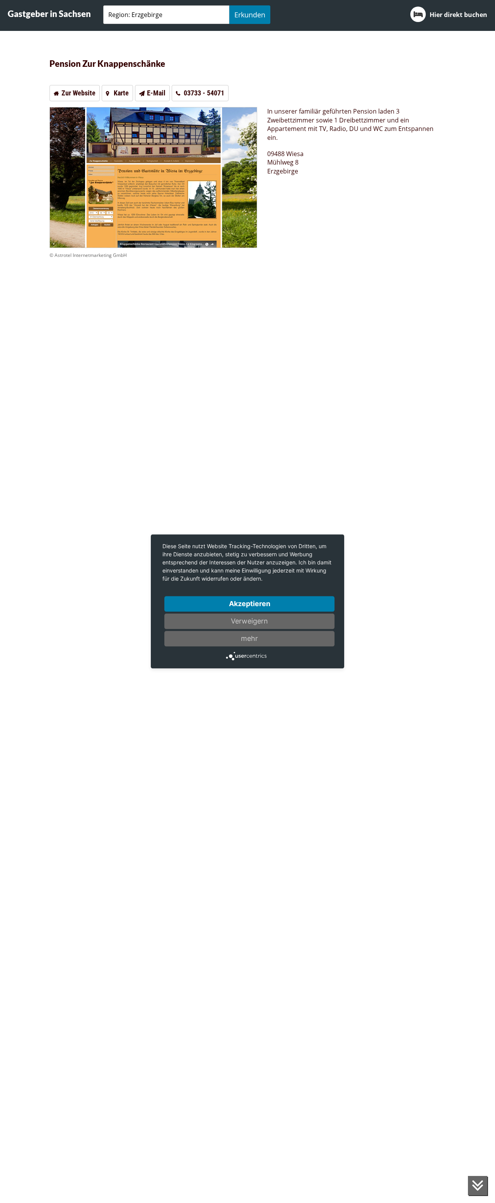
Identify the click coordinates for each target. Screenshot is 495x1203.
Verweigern (249, 621)
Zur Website (78, 93)
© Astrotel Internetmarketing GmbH (88, 255)
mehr (249, 638)
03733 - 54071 (204, 93)
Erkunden (249, 14)
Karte (121, 93)
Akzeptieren (249, 604)
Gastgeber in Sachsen (49, 13)
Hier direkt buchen (458, 14)
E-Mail (156, 93)
